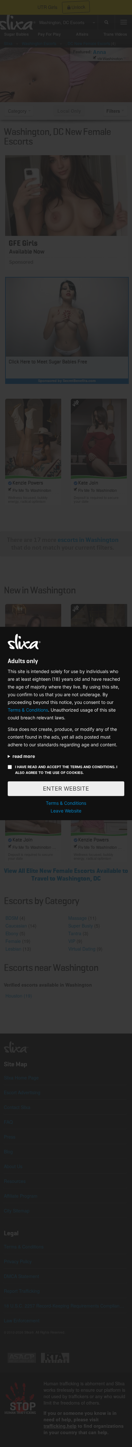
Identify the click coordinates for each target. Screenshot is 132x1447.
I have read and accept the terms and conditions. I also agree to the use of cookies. (66, 770)
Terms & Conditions (28, 710)
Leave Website (66, 810)
